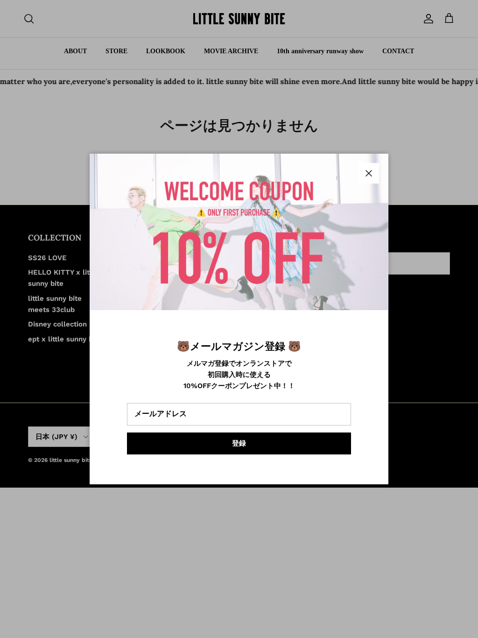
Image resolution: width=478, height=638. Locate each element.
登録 (239, 443)
